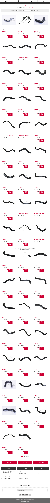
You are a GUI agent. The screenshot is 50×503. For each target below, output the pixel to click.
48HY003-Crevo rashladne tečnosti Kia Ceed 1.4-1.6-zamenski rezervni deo (40, 29)
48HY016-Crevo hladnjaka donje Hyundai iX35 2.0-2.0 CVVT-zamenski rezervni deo (8, 160)
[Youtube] (26, 485)
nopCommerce (26, 500)
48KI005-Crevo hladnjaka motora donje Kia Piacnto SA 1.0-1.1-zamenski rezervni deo (9, 446)
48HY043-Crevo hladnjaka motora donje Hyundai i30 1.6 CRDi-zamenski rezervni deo (24, 368)
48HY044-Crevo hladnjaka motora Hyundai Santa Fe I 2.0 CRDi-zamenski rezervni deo (40, 368)
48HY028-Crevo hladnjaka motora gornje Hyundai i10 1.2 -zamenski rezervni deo (9, 264)
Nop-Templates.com (26, 501)
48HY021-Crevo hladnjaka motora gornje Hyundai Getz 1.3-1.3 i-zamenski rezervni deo (41, 186)
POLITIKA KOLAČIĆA (22, 476)
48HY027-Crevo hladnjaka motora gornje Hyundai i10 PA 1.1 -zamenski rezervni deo (41, 238)
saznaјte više (25, 253)
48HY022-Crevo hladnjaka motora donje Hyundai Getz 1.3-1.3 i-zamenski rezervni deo (9, 212)
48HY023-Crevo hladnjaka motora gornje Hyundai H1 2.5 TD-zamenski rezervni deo (25, 212)
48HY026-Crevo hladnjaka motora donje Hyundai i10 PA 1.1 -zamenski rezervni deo (24, 238)
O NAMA (20, 471)
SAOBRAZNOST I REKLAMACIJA (24, 478)
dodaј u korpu (10, 36)
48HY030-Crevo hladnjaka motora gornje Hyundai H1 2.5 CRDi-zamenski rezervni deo (41, 264)
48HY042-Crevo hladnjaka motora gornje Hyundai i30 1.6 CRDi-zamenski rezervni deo (9, 368)
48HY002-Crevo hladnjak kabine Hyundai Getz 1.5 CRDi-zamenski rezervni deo (24, 29)
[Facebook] (23, 485)
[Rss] (29, 485)
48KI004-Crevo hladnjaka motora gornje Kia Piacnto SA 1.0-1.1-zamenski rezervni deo (41, 420)
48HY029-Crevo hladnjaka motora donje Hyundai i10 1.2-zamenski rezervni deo (24, 264)
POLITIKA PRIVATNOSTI (22, 473)
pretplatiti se (32, 490)
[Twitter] (21, 485)
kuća (18, 7)
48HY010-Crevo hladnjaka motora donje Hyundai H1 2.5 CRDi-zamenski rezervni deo (8, 107)
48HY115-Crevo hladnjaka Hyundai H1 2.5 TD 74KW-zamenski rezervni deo (8, 394)
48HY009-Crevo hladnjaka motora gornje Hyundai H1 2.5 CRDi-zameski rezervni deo (41, 81)
